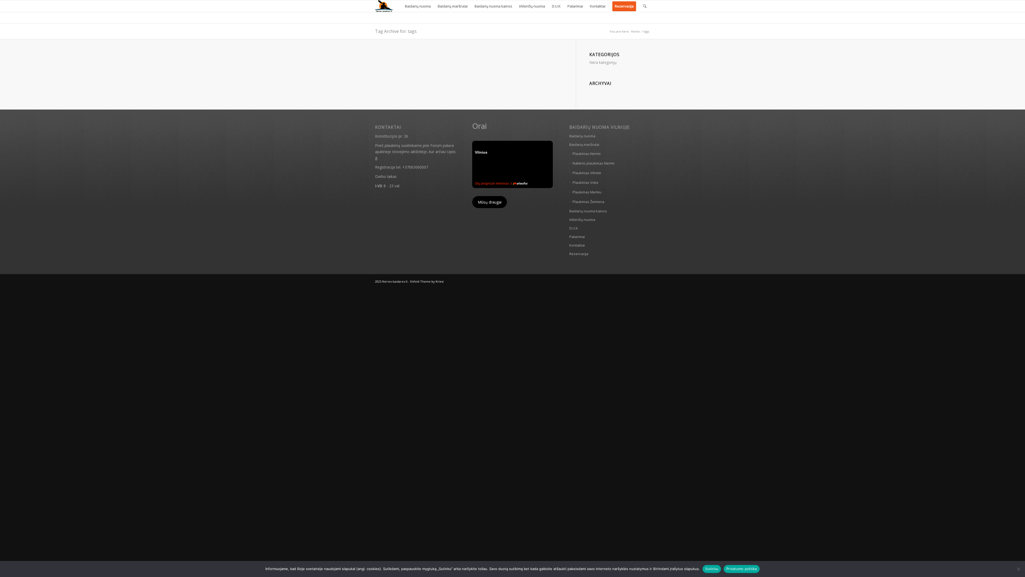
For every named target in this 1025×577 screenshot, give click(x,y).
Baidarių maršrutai (584, 144)
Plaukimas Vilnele (587, 172)
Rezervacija (578, 253)
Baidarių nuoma (582, 136)
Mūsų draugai (490, 202)
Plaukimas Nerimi (587, 153)
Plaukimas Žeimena (588, 201)
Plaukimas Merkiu (587, 192)
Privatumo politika (741, 569)
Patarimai (577, 236)
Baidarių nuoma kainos (588, 211)
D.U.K (573, 228)
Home (635, 31)
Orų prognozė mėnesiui (492, 183)
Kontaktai (577, 245)
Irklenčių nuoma (582, 219)
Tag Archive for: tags (396, 31)
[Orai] (520, 183)
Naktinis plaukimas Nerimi (593, 163)
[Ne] (1018, 569)
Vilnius (481, 152)
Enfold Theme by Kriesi (427, 281)
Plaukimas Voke (585, 182)
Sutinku (711, 569)
